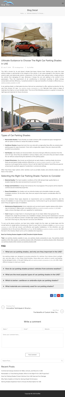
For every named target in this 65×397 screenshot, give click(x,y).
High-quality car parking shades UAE (21, 240)
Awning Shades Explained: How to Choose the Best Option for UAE (21, 381)
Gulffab (31, 67)
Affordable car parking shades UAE (45, 240)
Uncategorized (19, 67)
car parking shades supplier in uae (16, 238)
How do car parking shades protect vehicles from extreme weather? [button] (33, 269)
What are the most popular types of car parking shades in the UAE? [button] (32, 275)
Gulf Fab (29, 229)
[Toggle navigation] (63, 3)
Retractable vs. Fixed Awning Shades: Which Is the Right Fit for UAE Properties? (25, 373)
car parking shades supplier (50, 229)
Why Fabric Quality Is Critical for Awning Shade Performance (19, 379)
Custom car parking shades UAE (26, 242)
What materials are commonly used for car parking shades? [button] (29, 286)
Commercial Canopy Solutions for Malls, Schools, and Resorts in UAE (22, 371)
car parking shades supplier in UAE (44, 162)
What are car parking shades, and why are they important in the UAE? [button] (33, 252)
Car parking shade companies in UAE (31, 88)
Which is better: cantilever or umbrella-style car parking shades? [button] (31, 280)
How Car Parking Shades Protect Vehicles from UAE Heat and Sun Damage (23, 376)
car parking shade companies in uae (39, 238)
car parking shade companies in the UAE (43, 260)
